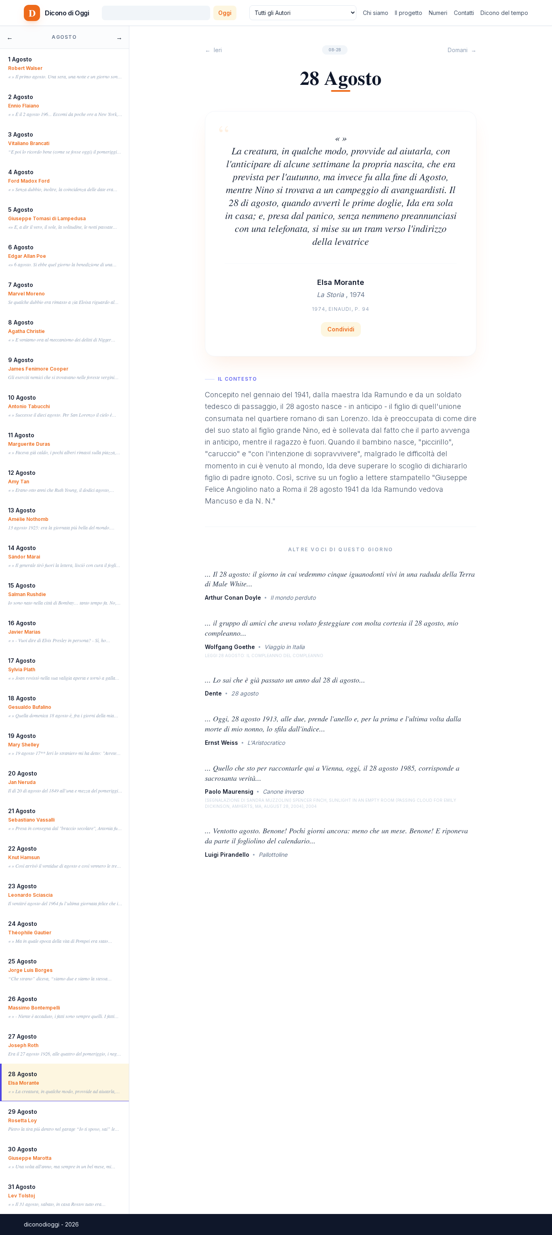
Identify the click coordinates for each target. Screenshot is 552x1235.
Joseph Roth (23, 1045)
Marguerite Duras (29, 444)
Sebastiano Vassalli (31, 820)
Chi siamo (375, 12)
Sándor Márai (24, 557)
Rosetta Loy (22, 1120)
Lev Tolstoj (21, 1196)
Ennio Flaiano (23, 106)
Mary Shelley (23, 745)
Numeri (438, 12)
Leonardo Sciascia (30, 895)
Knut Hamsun (24, 857)
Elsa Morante (23, 1083)
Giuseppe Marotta (29, 1158)
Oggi (225, 12)
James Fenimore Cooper (38, 369)
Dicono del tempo (504, 12)
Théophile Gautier (29, 932)
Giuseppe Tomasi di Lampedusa (47, 218)
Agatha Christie (26, 331)
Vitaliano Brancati (28, 143)
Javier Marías (24, 632)
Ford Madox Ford (29, 181)
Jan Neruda (22, 782)
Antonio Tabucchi (29, 406)
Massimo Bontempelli (34, 1008)
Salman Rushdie (27, 594)
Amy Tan (18, 481)
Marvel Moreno (26, 294)
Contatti (464, 12)
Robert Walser (25, 68)
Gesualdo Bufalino (29, 707)
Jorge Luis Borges (30, 970)
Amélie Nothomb (28, 519)
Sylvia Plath (21, 669)
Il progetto (408, 12)
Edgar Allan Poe (27, 256)
